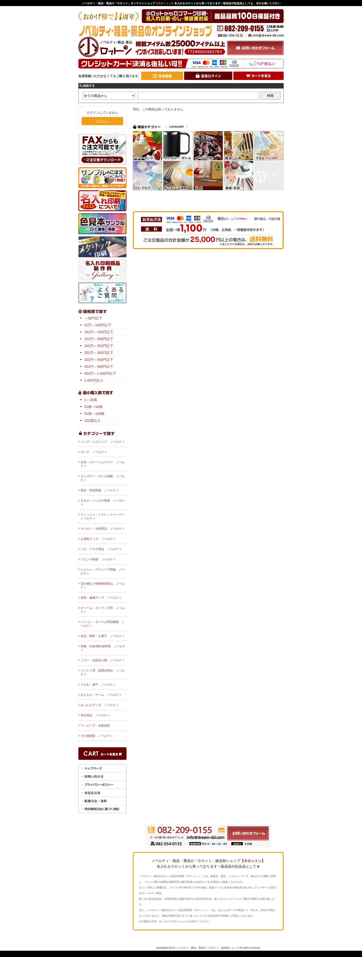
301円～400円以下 (98, 360)
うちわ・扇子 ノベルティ (98, 684)
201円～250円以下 (98, 346)
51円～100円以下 (97, 325)
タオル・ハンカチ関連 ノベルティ (102, 502)
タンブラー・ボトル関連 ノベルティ (102, 478)
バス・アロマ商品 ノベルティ (101, 549)
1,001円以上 (93, 380)
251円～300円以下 (98, 353)
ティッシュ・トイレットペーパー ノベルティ (103, 516)
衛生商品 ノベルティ (95, 715)
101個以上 (92, 421)
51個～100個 (94, 414)
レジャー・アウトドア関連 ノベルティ (102, 571)
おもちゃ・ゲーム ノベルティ (101, 694)
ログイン (102, 121)
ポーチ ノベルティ (94, 452)
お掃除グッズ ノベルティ (98, 538)
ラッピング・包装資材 (95, 725)
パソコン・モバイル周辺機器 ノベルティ (102, 623)
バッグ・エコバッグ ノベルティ (103, 441)
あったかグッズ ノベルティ (100, 705)
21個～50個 (93, 407)
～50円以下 (93, 318)
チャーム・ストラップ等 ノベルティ (102, 609)
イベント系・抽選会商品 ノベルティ (102, 672)
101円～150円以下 (98, 332)
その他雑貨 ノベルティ (97, 735)
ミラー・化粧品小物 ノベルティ (103, 660)
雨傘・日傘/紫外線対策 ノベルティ (102, 648)
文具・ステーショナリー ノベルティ (102, 464)
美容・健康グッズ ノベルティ (101, 597)
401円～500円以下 (98, 367)
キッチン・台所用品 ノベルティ (103, 528)
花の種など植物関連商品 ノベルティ (102, 585)
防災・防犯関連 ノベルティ (100, 490)
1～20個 (90, 400)
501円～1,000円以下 (100, 374)
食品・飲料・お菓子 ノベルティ (103, 636)
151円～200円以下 (98, 339)
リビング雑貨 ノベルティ (98, 559)
